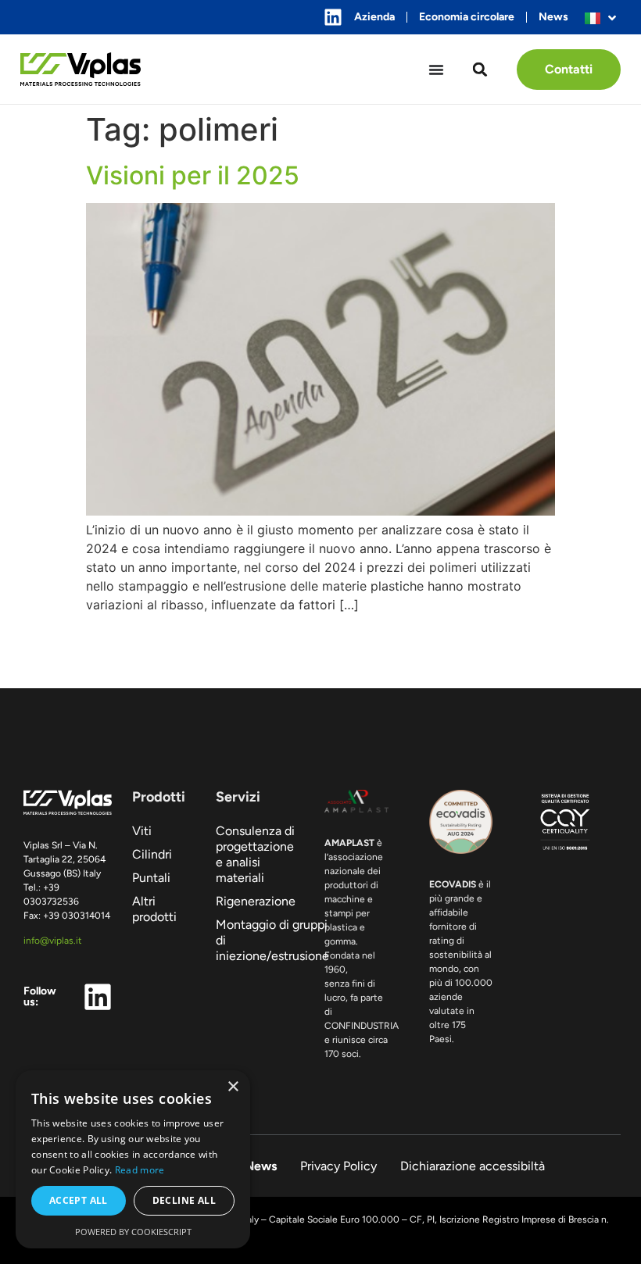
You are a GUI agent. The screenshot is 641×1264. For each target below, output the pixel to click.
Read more (140, 1170)
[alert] (133, 1159)
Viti (142, 830)
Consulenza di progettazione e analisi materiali (255, 854)
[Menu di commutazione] (436, 69)
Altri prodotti (154, 909)
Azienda (374, 16)
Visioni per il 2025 (192, 175)
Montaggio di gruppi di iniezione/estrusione (260, 940)
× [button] (232, 1087)
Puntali (151, 877)
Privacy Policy (338, 1166)
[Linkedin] (333, 17)
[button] (480, 69)
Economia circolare (466, 16)
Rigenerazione (255, 901)
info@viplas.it (52, 940)
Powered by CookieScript (133, 1231)
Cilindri (152, 854)
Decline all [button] (184, 1200)
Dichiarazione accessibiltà (472, 1166)
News (553, 16)
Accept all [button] (78, 1200)
